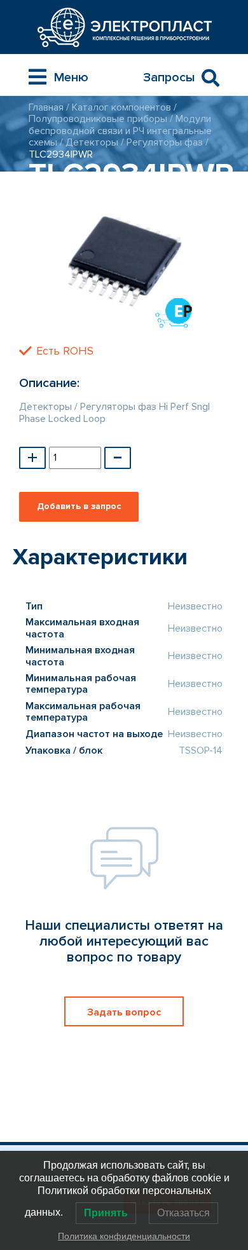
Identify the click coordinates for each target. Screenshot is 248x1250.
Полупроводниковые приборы (98, 118)
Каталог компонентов (121, 107)
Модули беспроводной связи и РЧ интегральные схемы (120, 130)
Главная (46, 107)
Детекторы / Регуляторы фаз (134, 142)
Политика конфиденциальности (124, 1236)
